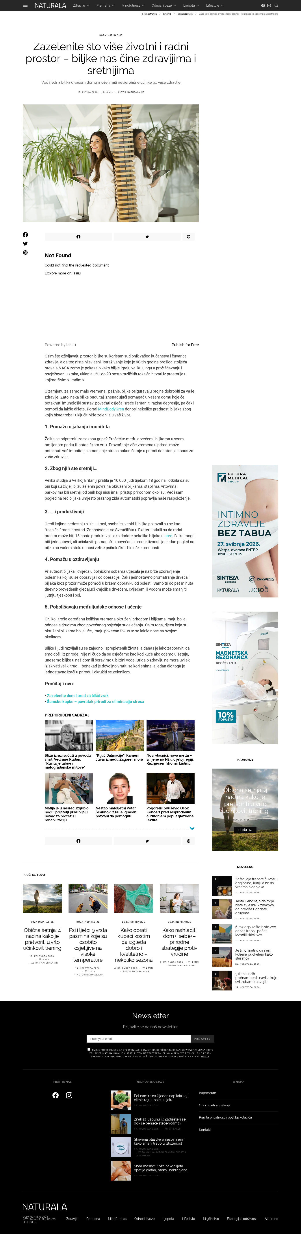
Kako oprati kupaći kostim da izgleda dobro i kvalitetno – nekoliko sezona (133, 945)
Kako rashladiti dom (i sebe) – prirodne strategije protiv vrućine (179, 942)
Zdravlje (79, 6)
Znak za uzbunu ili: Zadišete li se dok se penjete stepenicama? (160, 1121)
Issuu (71, 344)
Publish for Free (185, 344)
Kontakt (205, 1130)
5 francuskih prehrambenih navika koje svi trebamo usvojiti (256, 978)
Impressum (207, 1093)
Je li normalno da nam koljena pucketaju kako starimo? (254, 954)
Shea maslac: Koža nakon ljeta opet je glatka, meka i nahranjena (160, 1168)
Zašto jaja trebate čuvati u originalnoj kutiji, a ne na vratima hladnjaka (256, 883)
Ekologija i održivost (242, 1219)
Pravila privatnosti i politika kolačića (225, 1117)
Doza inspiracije (185, 14)
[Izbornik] (25, 5)
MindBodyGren (111, 409)
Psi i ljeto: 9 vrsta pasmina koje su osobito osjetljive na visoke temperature (88, 945)
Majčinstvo (211, 1219)
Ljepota (189, 6)
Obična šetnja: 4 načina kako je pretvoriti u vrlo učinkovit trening (42, 939)
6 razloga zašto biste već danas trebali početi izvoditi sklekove (255, 931)
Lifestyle (212, 6)
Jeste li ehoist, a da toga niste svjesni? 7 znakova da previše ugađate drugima (254, 907)
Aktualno (271, 1219)
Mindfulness (131, 6)
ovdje (205, 1056)
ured (168, 535)
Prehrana (103, 6)
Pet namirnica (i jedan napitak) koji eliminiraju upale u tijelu (161, 1098)
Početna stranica (149, 14)
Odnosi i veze (162, 6)
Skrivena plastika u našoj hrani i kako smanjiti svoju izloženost (159, 1141)
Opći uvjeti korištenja (214, 1105)
